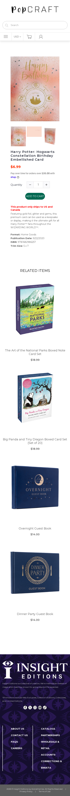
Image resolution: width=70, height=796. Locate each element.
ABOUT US (17, 728)
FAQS (14, 741)
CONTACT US (19, 735)
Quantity (16, 184)
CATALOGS (48, 728)
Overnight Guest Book (35, 528)
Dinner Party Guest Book (35, 614)
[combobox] (35, 25)
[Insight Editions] (35, 10)
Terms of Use (44, 791)
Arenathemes (37, 789)
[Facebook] (25, 707)
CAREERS (16, 748)
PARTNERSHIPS (50, 735)
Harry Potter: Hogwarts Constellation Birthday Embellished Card (33, 156)
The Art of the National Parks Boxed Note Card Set (35, 352)
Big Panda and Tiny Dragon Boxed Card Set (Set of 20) (35, 441)
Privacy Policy (26, 791)
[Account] (41, 37)
